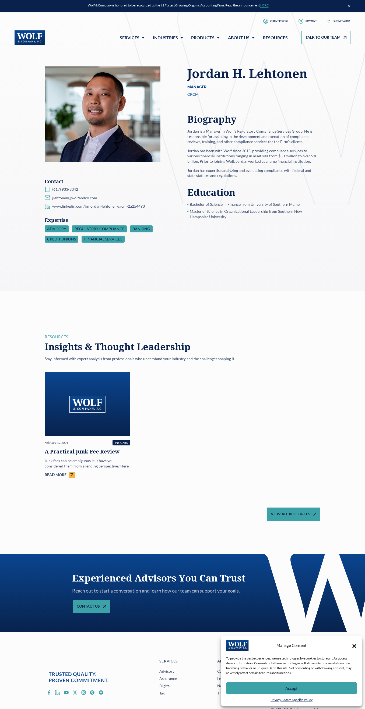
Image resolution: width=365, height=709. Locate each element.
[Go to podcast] (92, 692)
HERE (264, 5)
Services (129, 37)
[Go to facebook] (49, 692)
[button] (354, 645)
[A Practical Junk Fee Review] (87, 425)
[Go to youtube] (66, 692)
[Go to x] (75, 692)
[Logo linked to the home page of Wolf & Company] (30, 37)
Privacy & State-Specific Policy (292, 700)
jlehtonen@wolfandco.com (74, 198)
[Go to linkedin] (57, 692)
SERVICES (168, 661)
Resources (275, 37)
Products (203, 37)
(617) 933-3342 (65, 189)
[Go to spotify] (101, 692)
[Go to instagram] (83, 692)
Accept (291, 688)
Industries (165, 37)
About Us (239, 37)
